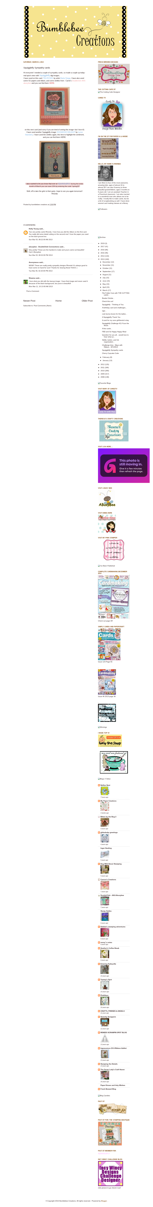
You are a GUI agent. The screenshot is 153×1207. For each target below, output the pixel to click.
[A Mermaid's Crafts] (124, 482)
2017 (103, 246)
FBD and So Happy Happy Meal (114, 332)
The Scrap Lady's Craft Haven (113, 1070)
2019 (103, 243)
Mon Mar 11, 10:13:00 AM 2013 (41, 286)
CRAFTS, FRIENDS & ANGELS (113, 1011)
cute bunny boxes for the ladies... (114, 314)
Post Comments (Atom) (42, 306)
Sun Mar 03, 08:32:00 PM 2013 (41, 255)
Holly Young (34, 229)
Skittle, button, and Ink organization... (110, 341)
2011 (103, 367)
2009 (103, 374)
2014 (103, 256)
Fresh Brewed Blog (108, 1089)
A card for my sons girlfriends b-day (115, 320)
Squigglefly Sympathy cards (112, 350)
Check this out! (107, 301)
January (106, 360)
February (106, 357)
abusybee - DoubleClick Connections (44, 247)
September (107, 271)
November (107, 265)
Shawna (32, 278)
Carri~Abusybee (35, 252)
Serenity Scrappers (108, 1017)
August (105, 275)
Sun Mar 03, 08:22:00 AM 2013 (40, 239)
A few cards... (107, 328)
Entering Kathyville (108, 964)
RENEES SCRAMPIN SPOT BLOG (114, 1032)
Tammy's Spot (106, 980)
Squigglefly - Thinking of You (113, 304)
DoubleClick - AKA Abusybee (112, 895)
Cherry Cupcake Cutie (110, 353)
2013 (103, 259)
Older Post (87, 301)
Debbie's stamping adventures (113, 927)
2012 (103, 364)
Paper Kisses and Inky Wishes (113, 1085)
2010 (103, 371)
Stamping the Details (109, 1064)
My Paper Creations (108, 801)
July (104, 278)
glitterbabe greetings (109, 832)
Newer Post (29, 301)
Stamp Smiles (106, 911)
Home (58, 301)
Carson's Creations (108, 880)
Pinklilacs (104, 995)
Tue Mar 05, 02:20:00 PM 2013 (40, 271)
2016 (103, 250)
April (104, 287)
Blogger (104, 1201)
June (105, 281)
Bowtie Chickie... (108, 298)
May (104, 284)
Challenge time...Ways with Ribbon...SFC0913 (112, 346)
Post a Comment (32, 291)
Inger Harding (106, 848)
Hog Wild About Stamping (111, 864)
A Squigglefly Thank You (111, 317)
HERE (51, 83)
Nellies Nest (105, 785)
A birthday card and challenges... (114, 308)
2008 (103, 377)
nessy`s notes (106, 942)
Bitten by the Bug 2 (108, 817)
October (106, 268)
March (105, 290)
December (107, 262)
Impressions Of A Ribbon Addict (114, 1048)
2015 (103, 253)
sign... (104, 311)
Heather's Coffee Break (110, 948)
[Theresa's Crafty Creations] (113, 441)
